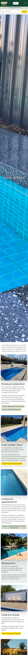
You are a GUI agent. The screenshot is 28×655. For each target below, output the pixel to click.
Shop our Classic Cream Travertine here (13, 406)
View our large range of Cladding (11, 633)
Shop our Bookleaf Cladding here (11, 409)
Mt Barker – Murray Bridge (14, 7)
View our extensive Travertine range (12, 463)
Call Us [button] (16, 3)
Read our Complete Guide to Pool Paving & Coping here (14, 527)
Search (24, 11)
